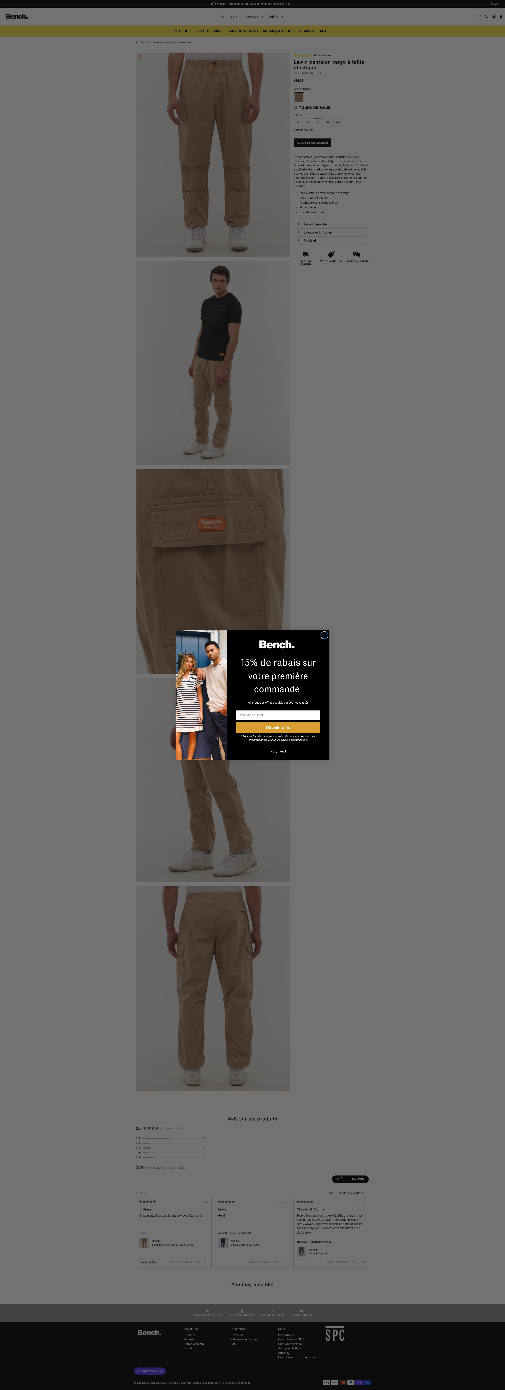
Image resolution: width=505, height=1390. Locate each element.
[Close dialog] (324, 635)
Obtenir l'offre (278, 727)
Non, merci (278, 751)
